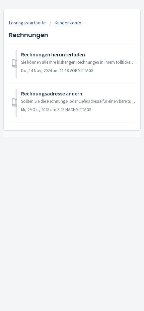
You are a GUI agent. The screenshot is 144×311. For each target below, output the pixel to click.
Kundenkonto (68, 23)
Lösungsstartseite (28, 23)
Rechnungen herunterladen (53, 54)
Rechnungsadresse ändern (51, 93)
